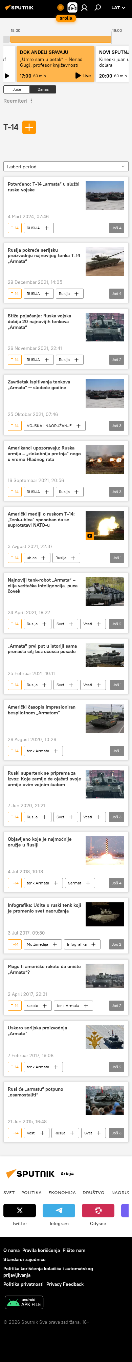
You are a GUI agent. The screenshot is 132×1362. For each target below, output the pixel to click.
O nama (11, 1250)
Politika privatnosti (23, 1284)
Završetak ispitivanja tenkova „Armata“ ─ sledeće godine (39, 385)
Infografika (77, 944)
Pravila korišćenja (41, 1250)
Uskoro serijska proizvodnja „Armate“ (37, 1030)
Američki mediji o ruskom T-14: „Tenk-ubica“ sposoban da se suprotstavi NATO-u (41, 519)
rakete (32, 1005)
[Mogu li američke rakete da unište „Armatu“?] (105, 976)
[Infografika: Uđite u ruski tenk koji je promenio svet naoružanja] (105, 914)
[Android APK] (24, 1303)
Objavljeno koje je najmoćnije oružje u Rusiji (40, 842)
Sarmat (74, 882)
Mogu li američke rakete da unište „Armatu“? (44, 969)
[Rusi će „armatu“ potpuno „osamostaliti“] (105, 1100)
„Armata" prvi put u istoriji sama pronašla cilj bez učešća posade (42, 649)
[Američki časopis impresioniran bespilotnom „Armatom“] (105, 718)
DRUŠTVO (94, 1192)
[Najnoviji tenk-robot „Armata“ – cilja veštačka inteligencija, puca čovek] (105, 591)
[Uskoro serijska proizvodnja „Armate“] (105, 1037)
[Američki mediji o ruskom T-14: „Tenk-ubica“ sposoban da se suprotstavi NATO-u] (105, 525)
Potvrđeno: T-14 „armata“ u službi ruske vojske (44, 187)
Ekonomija (62, 1192)
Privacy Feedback (65, 1284)
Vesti (87, 623)
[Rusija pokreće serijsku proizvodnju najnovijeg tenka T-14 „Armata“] (105, 261)
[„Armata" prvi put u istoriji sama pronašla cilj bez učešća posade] (105, 655)
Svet (60, 623)
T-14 (11, 127)
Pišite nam (74, 1250)
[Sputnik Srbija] (20, 10)
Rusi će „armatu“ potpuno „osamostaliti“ (35, 1092)
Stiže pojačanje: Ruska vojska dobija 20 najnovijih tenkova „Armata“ (39, 321)
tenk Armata (38, 750)
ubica (32, 557)
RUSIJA (33, 227)
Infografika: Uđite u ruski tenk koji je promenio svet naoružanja (44, 908)
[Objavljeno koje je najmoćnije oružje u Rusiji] (105, 850)
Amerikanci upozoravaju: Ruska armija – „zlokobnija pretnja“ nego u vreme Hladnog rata (44, 453)
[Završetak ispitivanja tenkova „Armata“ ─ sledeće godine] (105, 393)
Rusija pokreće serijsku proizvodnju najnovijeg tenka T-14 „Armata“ (44, 256)
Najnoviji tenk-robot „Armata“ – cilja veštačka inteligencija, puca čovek (43, 585)
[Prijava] (84, 7)
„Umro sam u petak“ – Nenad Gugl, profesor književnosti (51, 62)
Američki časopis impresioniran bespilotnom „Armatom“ (41, 710)
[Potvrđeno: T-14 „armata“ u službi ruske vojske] (105, 195)
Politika (31, 1192)
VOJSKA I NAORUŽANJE (49, 425)
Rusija (64, 293)
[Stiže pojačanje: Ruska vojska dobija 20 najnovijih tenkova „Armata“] (105, 327)
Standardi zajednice (24, 1259)
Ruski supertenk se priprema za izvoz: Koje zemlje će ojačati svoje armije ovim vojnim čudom (44, 779)
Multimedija (37, 944)
